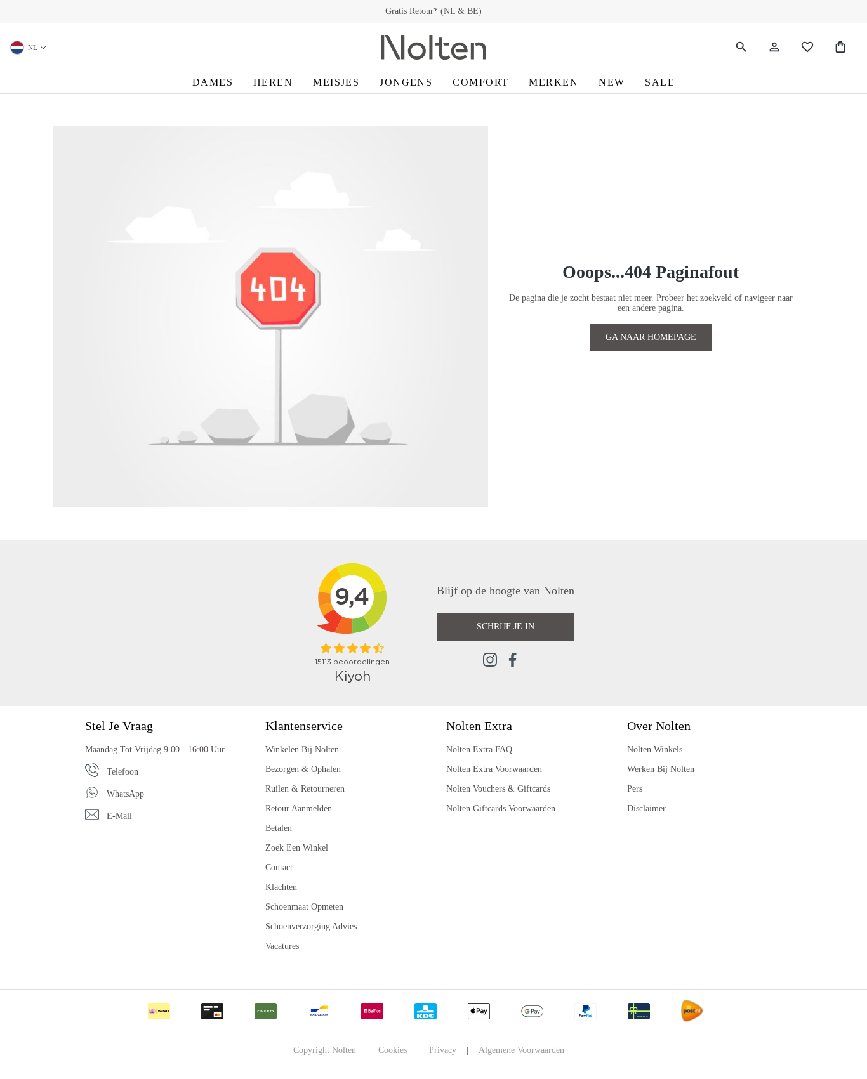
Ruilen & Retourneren (305, 789)
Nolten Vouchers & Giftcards (498, 789)
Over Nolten (659, 726)
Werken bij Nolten (660, 769)
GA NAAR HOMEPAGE (651, 337)
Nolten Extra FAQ (479, 749)
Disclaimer (646, 808)
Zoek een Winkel (296, 848)
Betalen (278, 828)
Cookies (392, 1050)
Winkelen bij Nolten (302, 749)
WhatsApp (125, 794)
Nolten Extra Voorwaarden (494, 769)
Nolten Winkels (654, 749)
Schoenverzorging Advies (311, 926)
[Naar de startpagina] (433, 47)
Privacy (442, 1050)
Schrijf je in (505, 626)
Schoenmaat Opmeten (304, 907)
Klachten (281, 887)
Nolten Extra (479, 726)
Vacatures (282, 946)
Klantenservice (304, 726)
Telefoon (122, 771)
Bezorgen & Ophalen (303, 769)
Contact (279, 867)
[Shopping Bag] (840, 47)
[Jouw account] (774, 47)
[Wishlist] (807, 47)
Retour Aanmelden (298, 808)
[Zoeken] (741, 47)
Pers (634, 789)
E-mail (119, 816)
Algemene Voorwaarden (521, 1050)
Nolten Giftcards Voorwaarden (500, 808)
